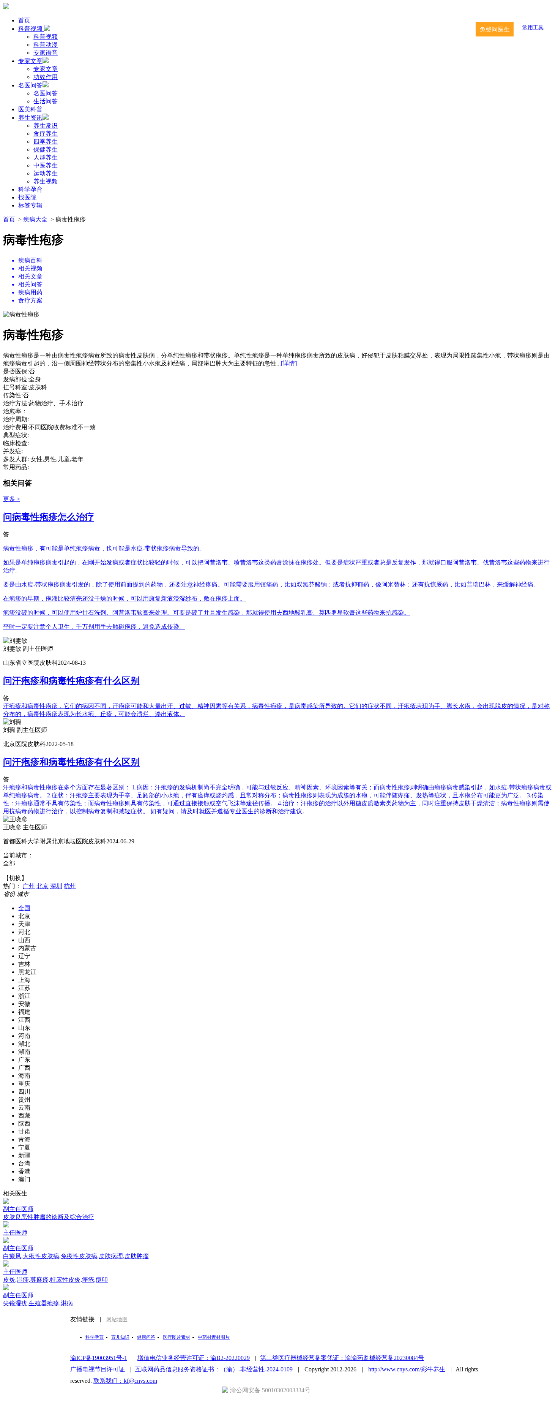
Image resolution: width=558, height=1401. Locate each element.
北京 (42, 886)
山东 (24, 1028)
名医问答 (30, 85)
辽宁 (24, 956)
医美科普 (30, 109)
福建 (24, 1012)
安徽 (24, 1004)
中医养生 (45, 165)
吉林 (24, 964)
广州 (29, 886)
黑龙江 (27, 972)
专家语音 (45, 52)
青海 (24, 1139)
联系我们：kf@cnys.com (125, 1380)
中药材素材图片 (214, 1337)
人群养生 (45, 157)
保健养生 (45, 149)
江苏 (24, 988)
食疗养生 (45, 133)
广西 (24, 1067)
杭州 (70, 886)
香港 (24, 1171)
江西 (24, 1020)
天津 (24, 924)
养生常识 (45, 125)
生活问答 (45, 101)
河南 (24, 1036)
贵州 (24, 1099)
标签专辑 (30, 205)
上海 (24, 980)
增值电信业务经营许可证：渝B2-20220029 (193, 1358)
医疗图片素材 (176, 1337)
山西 (24, 940)
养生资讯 (30, 117)
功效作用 (45, 77)
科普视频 (31, 28)
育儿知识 (120, 1337)
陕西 (24, 1123)
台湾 (24, 1163)
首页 (24, 20)
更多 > (11, 499)
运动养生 (45, 173)
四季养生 (45, 141)
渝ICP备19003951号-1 (98, 1358)
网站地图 (117, 1319)
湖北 (24, 1043)
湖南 (24, 1051)
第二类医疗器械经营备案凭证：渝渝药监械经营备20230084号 (342, 1358)
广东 (24, 1059)
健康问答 (146, 1337)
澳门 (24, 1179)
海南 (24, 1075)
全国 (24, 908)
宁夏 (24, 1147)
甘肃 (24, 1131)
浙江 (24, 996)
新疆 (24, 1155)
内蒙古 (27, 948)
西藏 (24, 1115)
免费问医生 (494, 29)
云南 (24, 1107)
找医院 (27, 197)
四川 (24, 1091)
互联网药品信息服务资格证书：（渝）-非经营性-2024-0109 (214, 1369)
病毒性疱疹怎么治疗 (48, 517)
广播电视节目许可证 (97, 1369)
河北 (24, 932)
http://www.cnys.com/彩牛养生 (406, 1369)
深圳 (56, 886)
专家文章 (30, 61)
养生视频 (45, 181)
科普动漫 (45, 44)
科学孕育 (30, 189)
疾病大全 (35, 219)
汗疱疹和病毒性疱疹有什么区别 (71, 681)
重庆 (24, 1083)
